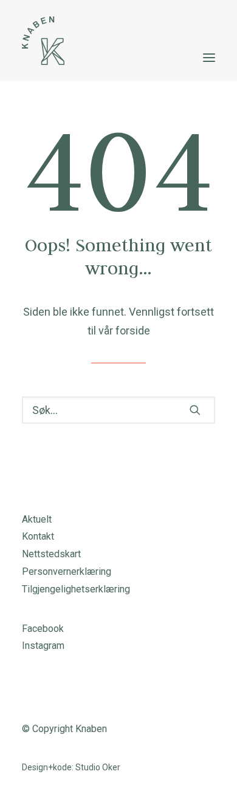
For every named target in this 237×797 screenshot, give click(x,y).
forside (132, 330)
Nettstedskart (51, 554)
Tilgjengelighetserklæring (76, 589)
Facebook (43, 628)
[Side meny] (209, 58)
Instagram (43, 645)
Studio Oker (97, 767)
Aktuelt (37, 519)
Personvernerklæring (66, 571)
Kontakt (38, 536)
